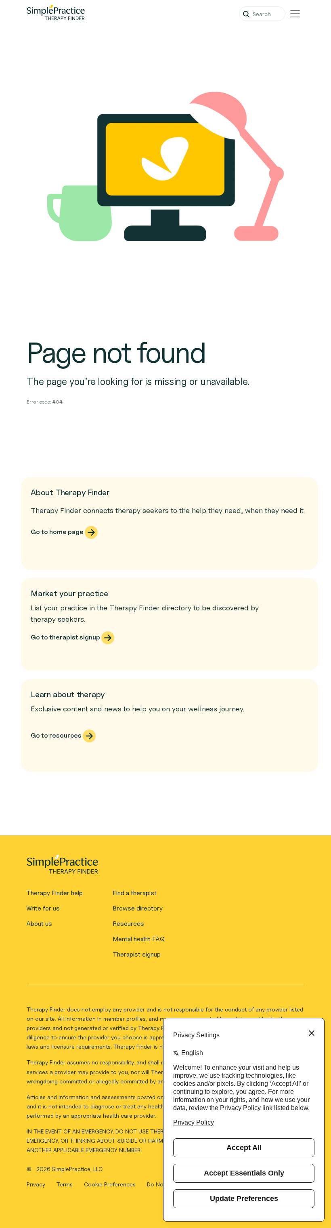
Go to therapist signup (66, 637)
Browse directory (138, 908)
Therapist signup (137, 954)
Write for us (43, 908)
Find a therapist (135, 893)
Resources (128, 923)
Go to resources (57, 735)
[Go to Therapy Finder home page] (56, 14)
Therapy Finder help (54, 893)
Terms (65, 1184)
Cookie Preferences (110, 1184)
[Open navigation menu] (295, 13)
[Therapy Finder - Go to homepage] (162, 867)
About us (39, 923)
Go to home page (58, 532)
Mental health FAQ (139, 939)
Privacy (37, 1184)
